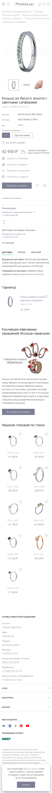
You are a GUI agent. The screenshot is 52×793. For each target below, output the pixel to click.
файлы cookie (30, 769)
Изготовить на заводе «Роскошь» (19, 230)
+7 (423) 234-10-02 (12, 679)
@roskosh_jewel (10, 644)
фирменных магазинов (31, 274)
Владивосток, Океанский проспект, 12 (18, 212)
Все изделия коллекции (18, 412)
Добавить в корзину (17, 185)
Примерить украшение (18, 170)
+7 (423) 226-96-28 (10, 215)
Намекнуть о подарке (17, 176)
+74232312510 (10, 653)
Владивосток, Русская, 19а (13, 234)
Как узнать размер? (16, 143)
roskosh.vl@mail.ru (12, 627)
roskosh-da (8, 636)
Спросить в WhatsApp (17, 158)
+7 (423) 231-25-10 (10, 237)
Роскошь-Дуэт (9, 208)
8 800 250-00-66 (10, 662)
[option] (26, 52)
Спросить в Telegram (17, 164)
